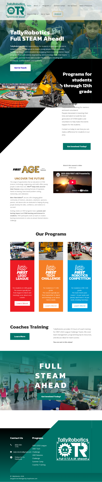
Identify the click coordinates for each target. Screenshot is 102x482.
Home (29, 6)
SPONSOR (57, 14)
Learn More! (22, 303)
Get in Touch (45, 14)
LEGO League (39, 445)
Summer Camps (59, 6)
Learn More (19, 336)
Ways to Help (31, 14)
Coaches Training (39, 465)
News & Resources (86, 6)
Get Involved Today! (76, 146)
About (36, 6)
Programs (46, 6)
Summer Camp (37, 461)
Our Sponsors (72, 6)
